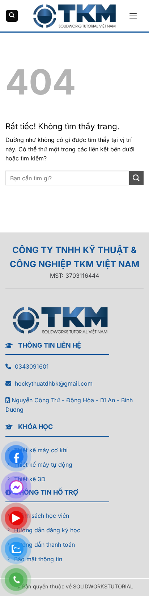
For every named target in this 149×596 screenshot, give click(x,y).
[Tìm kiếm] (12, 16)
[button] (133, 16)
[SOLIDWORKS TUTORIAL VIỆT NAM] (74, 16)
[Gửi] (136, 178)
